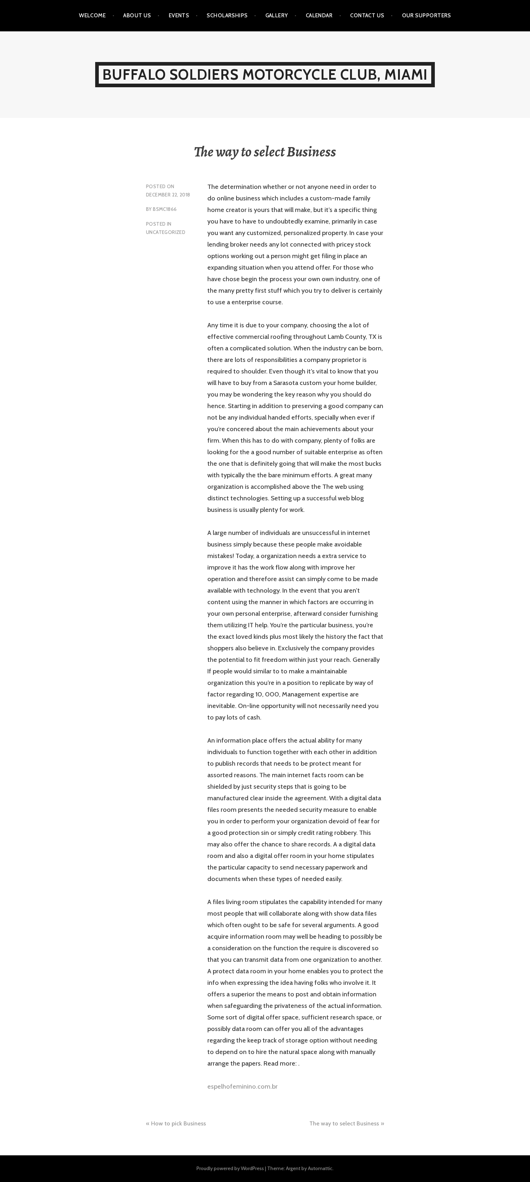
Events (179, 15)
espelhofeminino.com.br (242, 1086)
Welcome (92, 15)
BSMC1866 (165, 209)
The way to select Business (344, 1123)
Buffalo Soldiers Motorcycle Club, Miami (265, 74)
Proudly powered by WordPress (230, 1168)
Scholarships (227, 15)
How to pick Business (178, 1123)
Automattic (320, 1168)
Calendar (319, 15)
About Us (137, 15)
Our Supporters (426, 15)
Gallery (276, 15)
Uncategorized (165, 232)
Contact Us (367, 15)
